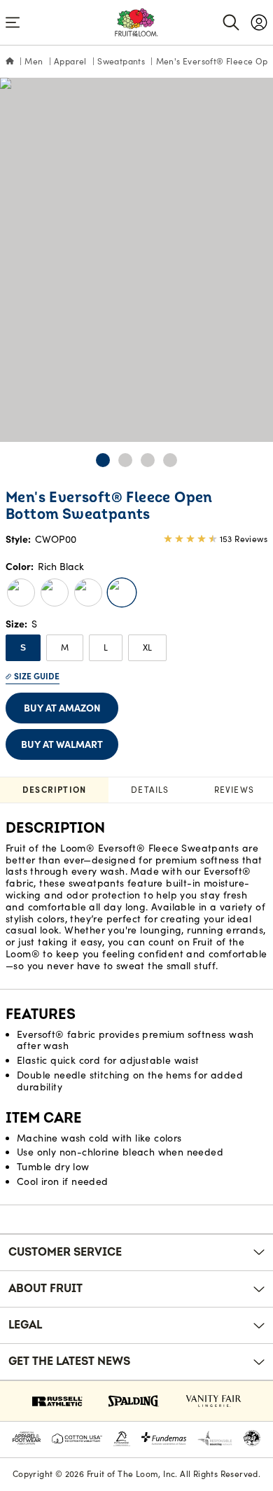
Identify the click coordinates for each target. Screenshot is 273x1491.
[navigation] (259, 22)
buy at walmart (62, 744)
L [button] (106, 647)
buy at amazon (62, 708)
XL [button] (147, 647)
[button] (103, 460)
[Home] (10, 62)
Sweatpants (121, 61)
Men (33, 61)
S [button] (23, 648)
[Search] (231, 22)
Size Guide (36, 676)
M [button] (65, 647)
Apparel (70, 61)
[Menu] (13, 22)
